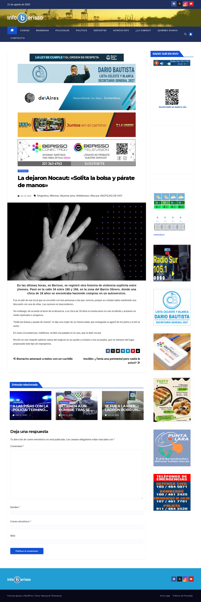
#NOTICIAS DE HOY (111, 195)
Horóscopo (121, 30)
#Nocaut (94, 195)
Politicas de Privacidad (182, 596)
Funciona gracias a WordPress (20, 596)
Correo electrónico (20, 521)
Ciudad (25, 30)
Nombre (15, 507)
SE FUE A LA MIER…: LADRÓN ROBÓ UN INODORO (122, 410)
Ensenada (42, 30)
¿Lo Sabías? (143, 30)
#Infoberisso (82, 195)
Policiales (62, 30)
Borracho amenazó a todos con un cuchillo (44, 358)
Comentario (17, 446)
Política (81, 30)
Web (12, 536)
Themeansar (56, 596)
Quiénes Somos (168, 30)
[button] (185, 34)
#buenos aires (67, 195)
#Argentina (43, 195)
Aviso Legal (165, 596)
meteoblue (159, 234)
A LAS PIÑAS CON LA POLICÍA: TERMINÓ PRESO (30, 410)
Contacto (18, 38)
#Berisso (54, 195)
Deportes (100, 30)
